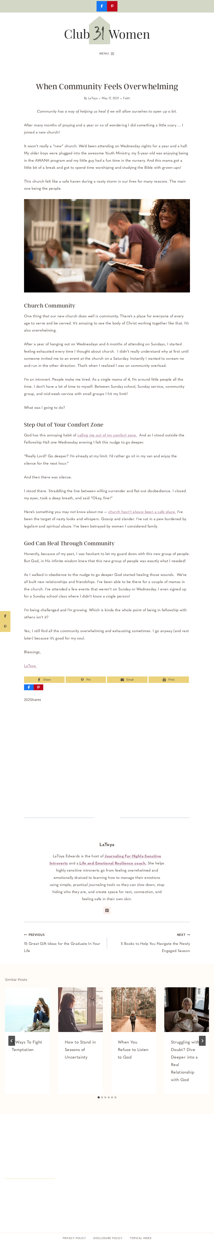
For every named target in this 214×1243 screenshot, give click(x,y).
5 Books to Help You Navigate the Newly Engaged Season (155, 943)
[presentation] (27, 1009)
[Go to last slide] (11, 1041)
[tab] (99, 1097)
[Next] (202, 1041)
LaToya (93, 98)
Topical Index (141, 1238)
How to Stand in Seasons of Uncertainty (80, 1050)
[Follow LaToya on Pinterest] (107, 910)
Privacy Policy (74, 1238)
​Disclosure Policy (107, 1238)
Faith (126, 98)
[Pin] (38, 687)
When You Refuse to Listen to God (133, 1050)
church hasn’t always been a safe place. (142, 512)
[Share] (29, 687)
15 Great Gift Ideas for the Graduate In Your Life (62, 943)
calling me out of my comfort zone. (107, 435)
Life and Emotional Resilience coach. (112, 864)
